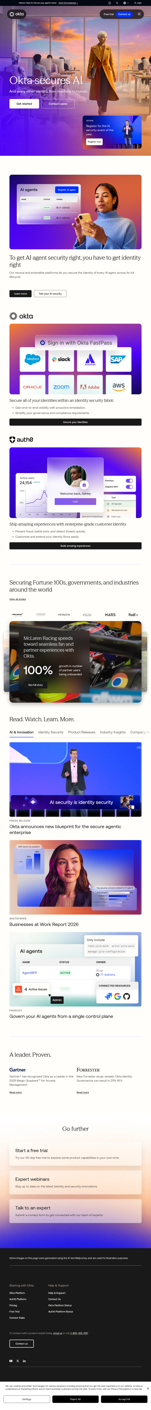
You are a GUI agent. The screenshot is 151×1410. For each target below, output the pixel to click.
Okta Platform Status (60, 1305)
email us (57, 1333)
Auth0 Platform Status (60, 1311)
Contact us (124, 14)
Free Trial (14, 1311)
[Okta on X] (17, 1361)
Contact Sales (17, 1317)
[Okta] (16, 14)
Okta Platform (17, 1293)
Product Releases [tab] (81, 732)
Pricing (13, 1305)
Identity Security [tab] (51, 732)
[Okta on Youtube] (10, 1361)
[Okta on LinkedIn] (24, 1361)
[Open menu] (139, 14)
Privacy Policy (126, 1389)
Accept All (124, 1399)
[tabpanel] (75, 882)
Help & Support (56, 1293)
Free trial (109, 14)
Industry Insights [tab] (113, 732)
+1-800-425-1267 (79, 1333)
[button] (17, 615)
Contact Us (54, 1299)
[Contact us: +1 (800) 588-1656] (109, 3)
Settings (26, 1399)
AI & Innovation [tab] (21, 732)
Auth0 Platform (17, 1299)
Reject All (75, 1399)
